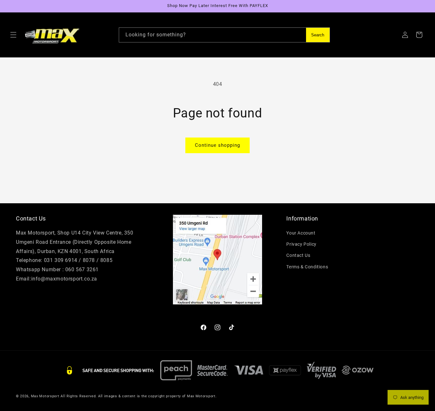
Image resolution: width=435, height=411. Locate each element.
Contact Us (298, 255)
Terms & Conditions (307, 266)
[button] (13, 35)
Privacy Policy (301, 244)
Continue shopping (217, 145)
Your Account (300, 232)
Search (317, 35)
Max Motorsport (45, 396)
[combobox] (224, 35)
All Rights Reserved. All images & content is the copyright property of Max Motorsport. (139, 396)
